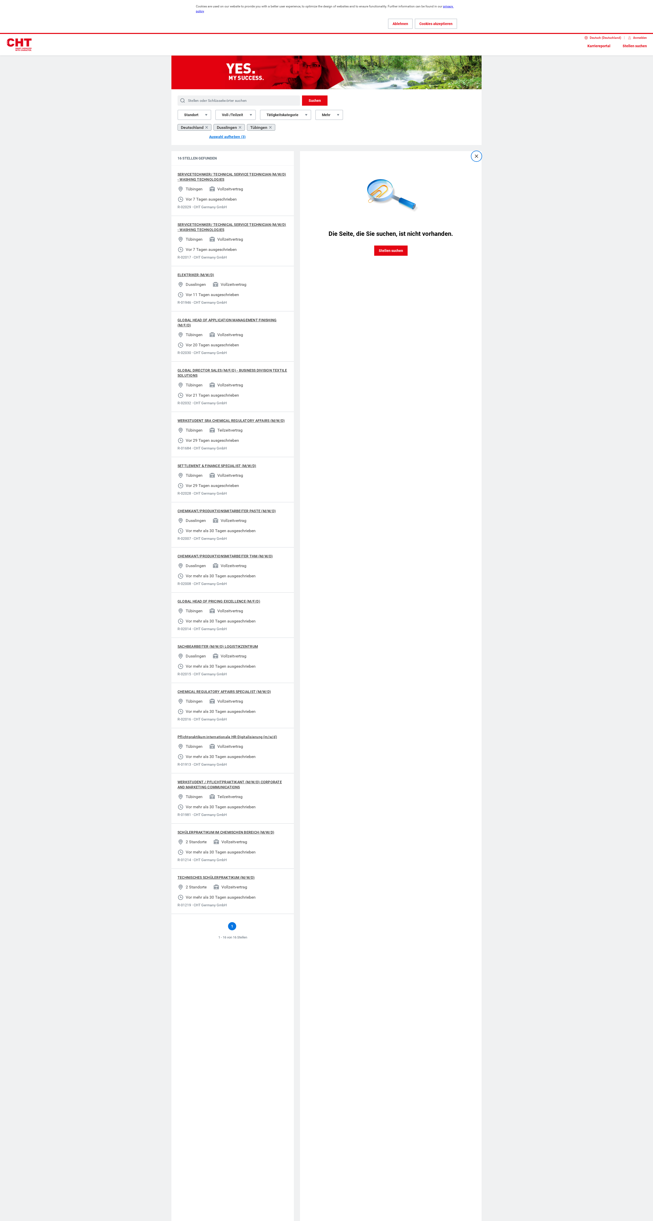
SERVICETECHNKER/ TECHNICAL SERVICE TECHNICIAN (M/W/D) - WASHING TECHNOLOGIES (232, 176)
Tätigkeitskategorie (282, 115)
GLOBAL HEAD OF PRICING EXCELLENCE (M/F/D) (219, 601)
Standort (191, 115)
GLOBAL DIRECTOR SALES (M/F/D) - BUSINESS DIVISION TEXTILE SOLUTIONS (232, 372)
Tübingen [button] (258, 127)
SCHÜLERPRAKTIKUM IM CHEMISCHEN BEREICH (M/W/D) (226, 832)
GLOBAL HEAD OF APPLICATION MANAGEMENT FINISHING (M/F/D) (227, 322)
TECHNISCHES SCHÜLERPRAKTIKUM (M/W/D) (216, 877)
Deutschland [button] (192, 127)
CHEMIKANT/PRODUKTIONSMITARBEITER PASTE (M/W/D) (227, 511)
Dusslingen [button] (227, 127)
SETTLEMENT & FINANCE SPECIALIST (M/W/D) (217, 466)
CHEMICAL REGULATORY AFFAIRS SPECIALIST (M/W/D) (224, 692)
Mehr (326, 115)
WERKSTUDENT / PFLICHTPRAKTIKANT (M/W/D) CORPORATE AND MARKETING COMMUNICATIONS (230, 784)
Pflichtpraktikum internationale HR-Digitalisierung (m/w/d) (227, 737)
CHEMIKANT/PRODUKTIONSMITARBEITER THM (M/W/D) (225, 556)
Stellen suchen (635, 46)
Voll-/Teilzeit (232, 115)
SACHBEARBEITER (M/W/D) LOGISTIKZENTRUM (218, 646)
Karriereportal (598, 46)
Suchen (315, 101)
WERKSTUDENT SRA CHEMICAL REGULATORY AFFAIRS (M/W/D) (231, 421)
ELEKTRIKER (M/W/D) (196, 275)
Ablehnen (400, 24)
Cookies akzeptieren (436, 24)
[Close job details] (476, 156)
